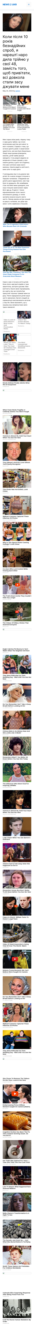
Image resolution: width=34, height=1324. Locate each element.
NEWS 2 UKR (10, 4)
